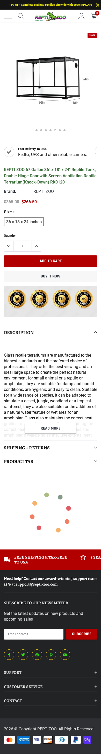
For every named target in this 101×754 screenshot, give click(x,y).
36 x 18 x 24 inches (24, 221)
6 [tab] (60, 130)
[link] (9, 654)
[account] (81, 15)
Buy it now (50, 276)
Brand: (10, 191)
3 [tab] (46, 130)
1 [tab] (36, 130)
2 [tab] (41, 130)
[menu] (8, 16)
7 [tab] (64, 130)
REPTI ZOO (43, 191)
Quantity (10, 235)
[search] (21, 16)
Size (9, 211)
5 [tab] (55, 130)
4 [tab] (50, 130)
